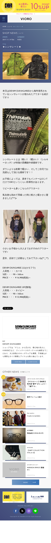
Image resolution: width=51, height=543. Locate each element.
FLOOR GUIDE (32, 362)
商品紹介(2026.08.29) (35, 433)
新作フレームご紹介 (34, 397)
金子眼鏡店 (30, 430)
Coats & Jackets (33, 416)
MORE (25, 482)
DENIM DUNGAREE (12, 343)
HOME (4, 26)
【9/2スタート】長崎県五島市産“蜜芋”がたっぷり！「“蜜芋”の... (37, 384)
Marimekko (30, 413)
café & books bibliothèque (35, 378)
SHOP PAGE (18, 362)
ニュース (9, 26)
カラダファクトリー (32, 464)
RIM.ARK (30, 447)
